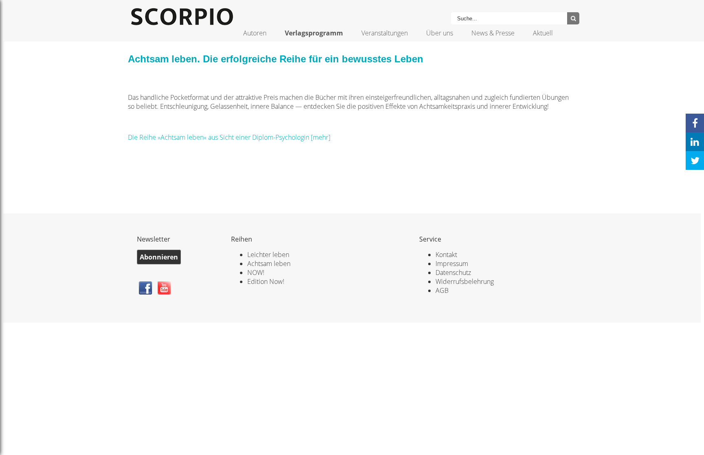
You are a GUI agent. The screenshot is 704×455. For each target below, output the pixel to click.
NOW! (255, 272)
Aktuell (543, 33)
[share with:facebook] (695, 123)
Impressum (452, 263)
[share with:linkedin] (695, 141)
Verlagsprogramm (314, 33)
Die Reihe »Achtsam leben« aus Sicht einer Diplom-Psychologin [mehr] (229, 137)
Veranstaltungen (384, 33)
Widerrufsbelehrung (465, 281)
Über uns (439, 33)
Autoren (254, 33)
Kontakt (446, 254)
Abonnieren (159, 257)
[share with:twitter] (695, 160)
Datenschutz (453, 272)
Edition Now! (265, 281)
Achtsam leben (268, 263)
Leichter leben (268, 254)
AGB (442, 290)
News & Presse (493, 33)
